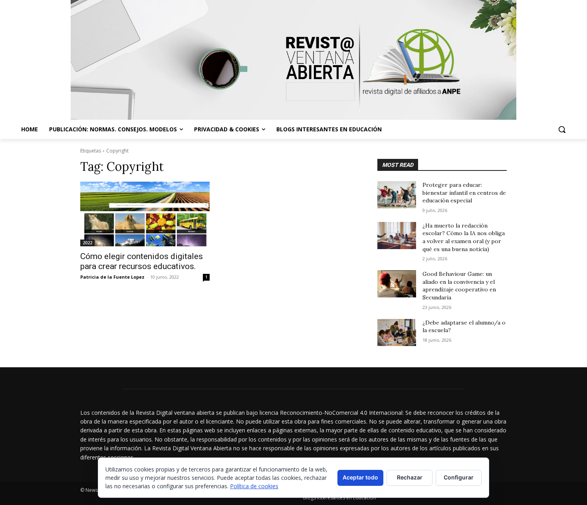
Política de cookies (254, 486)
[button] (561, 129)
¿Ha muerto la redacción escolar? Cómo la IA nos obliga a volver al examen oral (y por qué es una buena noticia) (463, 237)
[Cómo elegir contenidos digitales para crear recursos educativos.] (145, 214)
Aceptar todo (360, 477)
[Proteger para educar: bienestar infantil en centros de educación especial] (396, 194)
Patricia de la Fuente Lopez (112, 277)
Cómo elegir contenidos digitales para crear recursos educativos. (141, 261)
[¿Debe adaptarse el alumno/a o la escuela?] (396, 332)
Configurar (459, 477)
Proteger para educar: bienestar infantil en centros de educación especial (464, 192)
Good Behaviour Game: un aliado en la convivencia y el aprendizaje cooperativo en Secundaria (459, 285)
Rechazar (409, 477)
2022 (87, 243)
